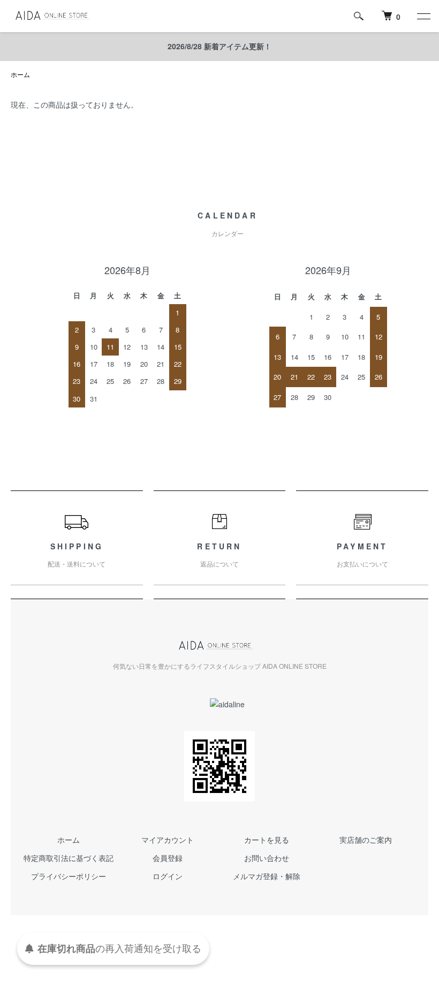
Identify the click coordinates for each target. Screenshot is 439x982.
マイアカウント (167, 839)
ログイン (168, 876)
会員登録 (168, 857)
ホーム (20, 74)
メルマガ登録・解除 (266, 876)
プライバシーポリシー (68, 876)
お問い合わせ (266, 857)
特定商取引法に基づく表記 (68, 857)
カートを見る (266, 839)
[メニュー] (423, 16)
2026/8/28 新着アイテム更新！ (219, 46)
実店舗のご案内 (365, 839)
